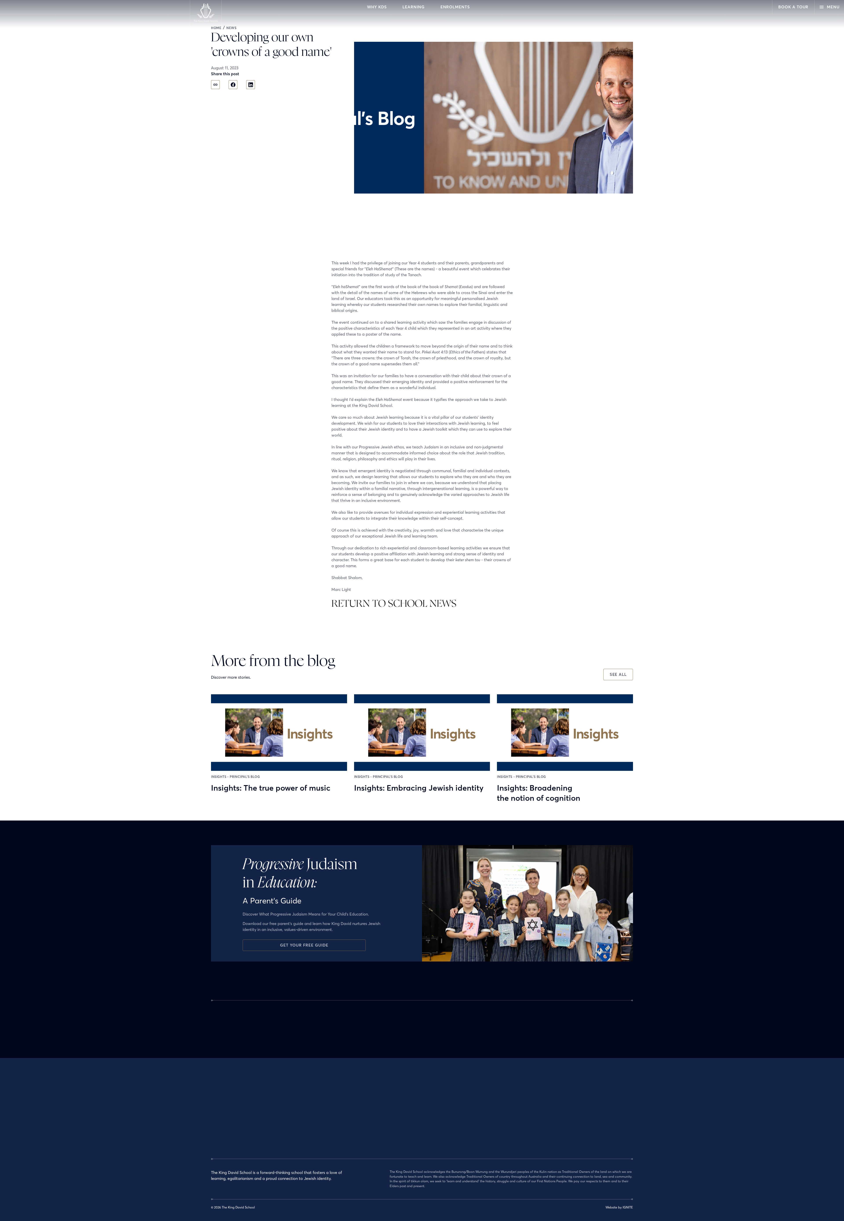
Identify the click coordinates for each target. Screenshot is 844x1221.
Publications (470, 1143)
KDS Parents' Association (479, 1127)
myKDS (538, 1151)
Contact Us (541, 1143)
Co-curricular (399, 1143)
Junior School (400, 1118)
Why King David (330, 1102)
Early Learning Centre (406, 1110)
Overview (396, 1102)
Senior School (400, 1135)
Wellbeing (397, 1151)
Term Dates (541, 1110)
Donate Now (542, 1118)
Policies (324, 1135)
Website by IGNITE (619, 1207)
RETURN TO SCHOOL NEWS (394, 604)
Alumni (466, 1110)
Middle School (400, 1127)
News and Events (545, 1135)
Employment (327, 1127)
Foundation (469, 1135)
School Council (472, 1118)
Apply (537, 1102)
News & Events (471, 1102)
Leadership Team (331, 1118)
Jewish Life (326, 1110)
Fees (536, 1127)
